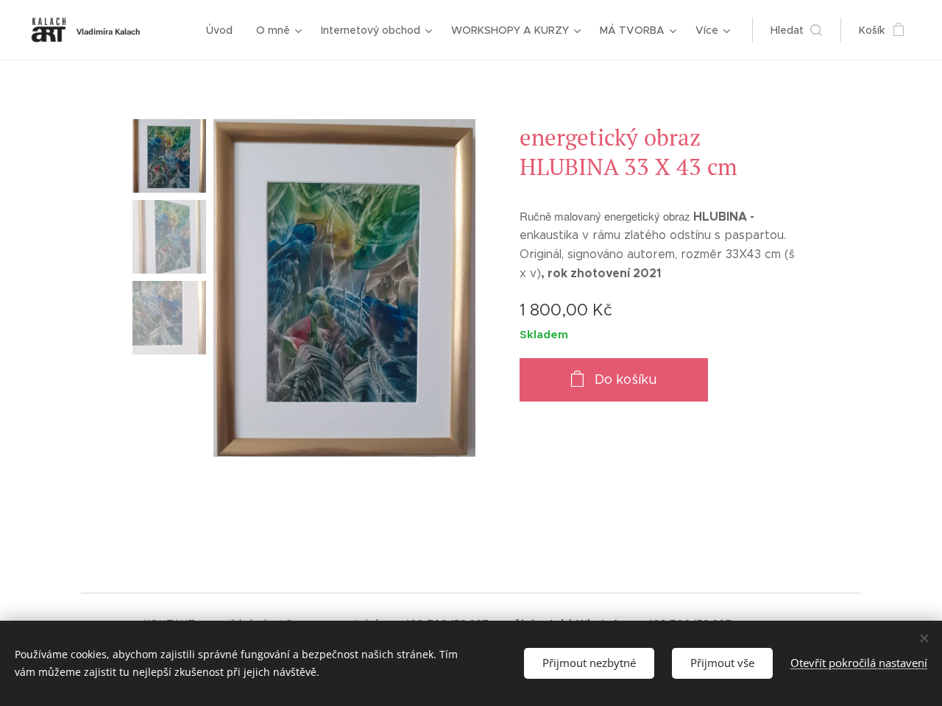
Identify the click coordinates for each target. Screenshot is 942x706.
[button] (796, 30)
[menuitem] (223, 30)
